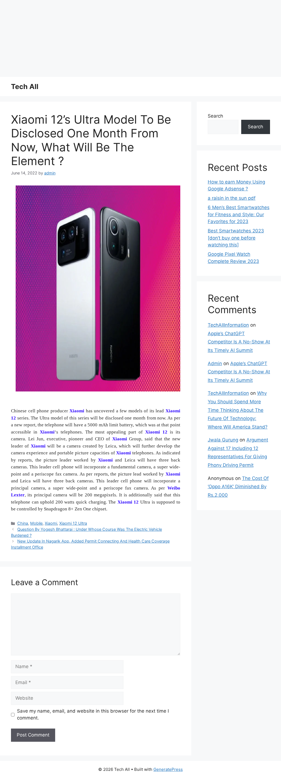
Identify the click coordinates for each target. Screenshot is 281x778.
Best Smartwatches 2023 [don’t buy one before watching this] (236, 238)
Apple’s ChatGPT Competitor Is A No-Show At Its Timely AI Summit (239, 342)
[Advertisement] (140, 38)
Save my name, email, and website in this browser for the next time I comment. (93, 714)
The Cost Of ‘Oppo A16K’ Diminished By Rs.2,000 (238, 487)
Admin (215, 363)
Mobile (36, 523)
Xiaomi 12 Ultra (73, 523)
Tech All (24, 86)
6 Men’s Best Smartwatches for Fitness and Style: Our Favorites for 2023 (238, 214)
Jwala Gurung (223, 440)
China (22, 523)
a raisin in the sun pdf (231, 198)
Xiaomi (51, 523)
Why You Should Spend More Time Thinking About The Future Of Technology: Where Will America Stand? (238, 409)
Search (215, 116)
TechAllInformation (228, 325)
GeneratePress (168, 769)
